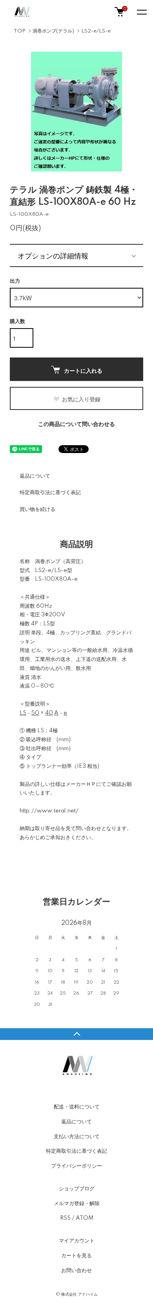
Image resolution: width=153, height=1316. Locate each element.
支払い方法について (77, 1136)
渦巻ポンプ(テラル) (53, 31)
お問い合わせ (76, 1270)
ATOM (84, 1218)
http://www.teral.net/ (49, 811)
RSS (65, 1218)
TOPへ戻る (76, 1034)
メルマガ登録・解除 (77, 1203)
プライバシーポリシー (76, 1166)
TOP (20, 31)
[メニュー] (141, 11)
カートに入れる (83, 370)
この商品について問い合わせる (76, 424)
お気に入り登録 (81, 399)
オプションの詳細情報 (53, 255)
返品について (35, 476)
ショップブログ (77, 1188)
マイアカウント (77, 1241)
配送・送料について (77, 1107)
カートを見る (76, 1255)
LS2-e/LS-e (96, 31)
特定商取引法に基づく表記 (50, 492)
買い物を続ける (37, 509)
